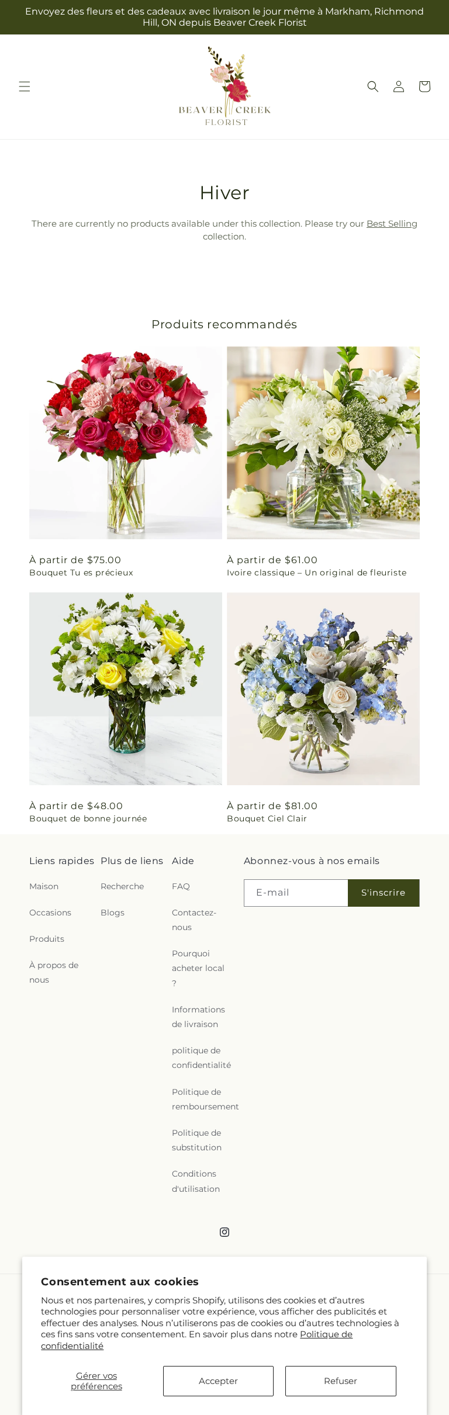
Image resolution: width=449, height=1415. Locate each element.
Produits (46, 939)
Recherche (122, 886)
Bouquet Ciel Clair (267, 818)
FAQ (181, 886)
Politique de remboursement (205, 1099)
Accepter (218, 1380)
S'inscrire (383, 892)
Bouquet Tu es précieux (81, 572)
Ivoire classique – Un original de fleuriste (317, 572)
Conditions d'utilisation (196, 1181)
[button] (24, 86)
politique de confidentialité (201, 1057)
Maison (43, 886)
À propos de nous (53, 972)
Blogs (113, 912)
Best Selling (392, 223)
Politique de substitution (197, 1140)
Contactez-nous (194, 919)
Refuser (340, 1380)
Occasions (50, 912)
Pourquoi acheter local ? (198, 968)
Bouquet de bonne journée (88, 818)
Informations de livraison (198, 1016)
